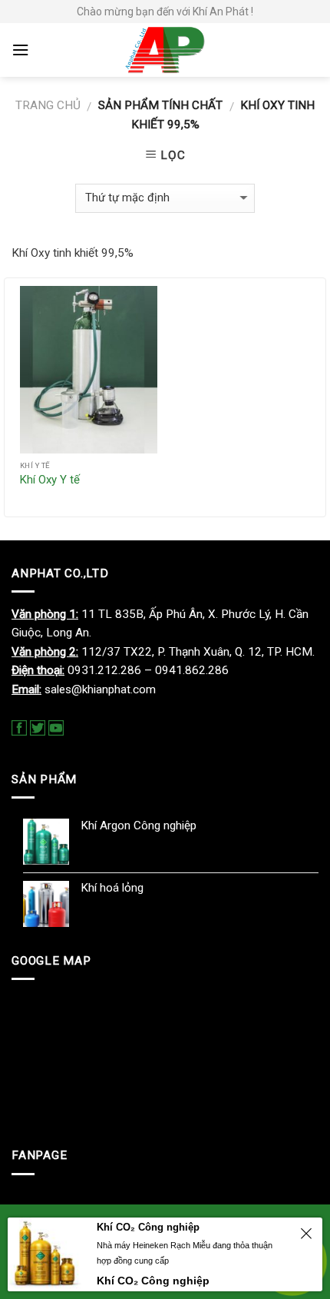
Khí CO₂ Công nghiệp (148, 1227)
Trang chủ (48, 105)
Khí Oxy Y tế (50, 480)
